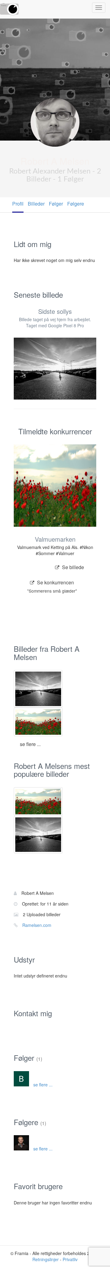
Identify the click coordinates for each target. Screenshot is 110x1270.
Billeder (36, 203)
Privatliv (70, 1259)
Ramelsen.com (36, 925)
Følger (56, 203)
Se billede (72, 567)
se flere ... (30, 744)
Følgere (75, 203)
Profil (18, 203)
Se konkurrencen (52, 584)
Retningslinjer (45, 1259)
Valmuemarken (55, 539)
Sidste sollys (55, 311)
